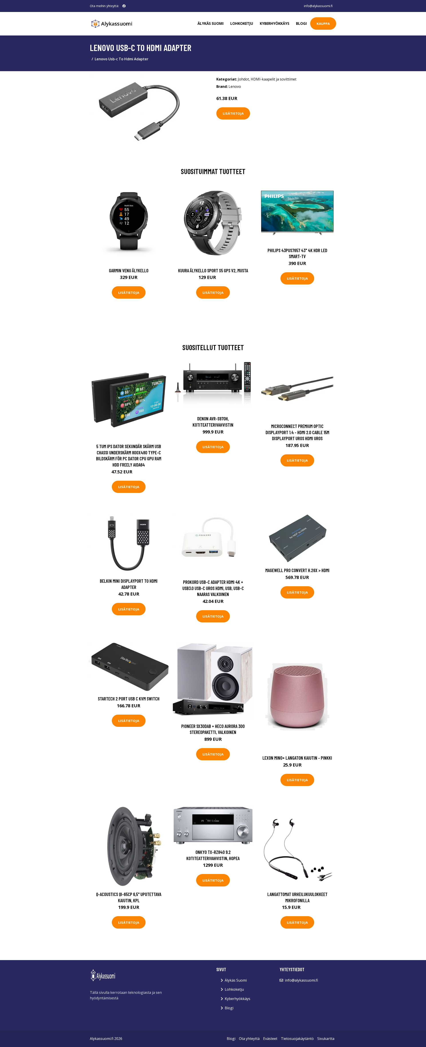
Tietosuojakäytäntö (297, 1038)
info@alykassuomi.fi (318, 6)
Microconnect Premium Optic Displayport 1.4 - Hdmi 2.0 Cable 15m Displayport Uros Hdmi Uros (297, 432)
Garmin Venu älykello (128, 270)
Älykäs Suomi (236, 980)
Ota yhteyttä (249, 1038)
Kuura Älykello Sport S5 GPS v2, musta (213, 270)
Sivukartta (325, 1038)
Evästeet (270, 1038)
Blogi (301, 23)
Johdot (243, 79)
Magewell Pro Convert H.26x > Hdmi (297, 570)
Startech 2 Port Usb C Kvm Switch (129, 698)
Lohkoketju (241, 23)
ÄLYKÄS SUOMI (210, 23)
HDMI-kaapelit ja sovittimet (273, 79)
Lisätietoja (233, 113)
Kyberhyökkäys (274, 23)
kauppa (323, 23)
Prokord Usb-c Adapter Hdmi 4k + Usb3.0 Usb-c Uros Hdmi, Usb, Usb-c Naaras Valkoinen (213, 588)
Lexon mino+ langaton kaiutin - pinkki (297, 758)
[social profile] (124, 6)
